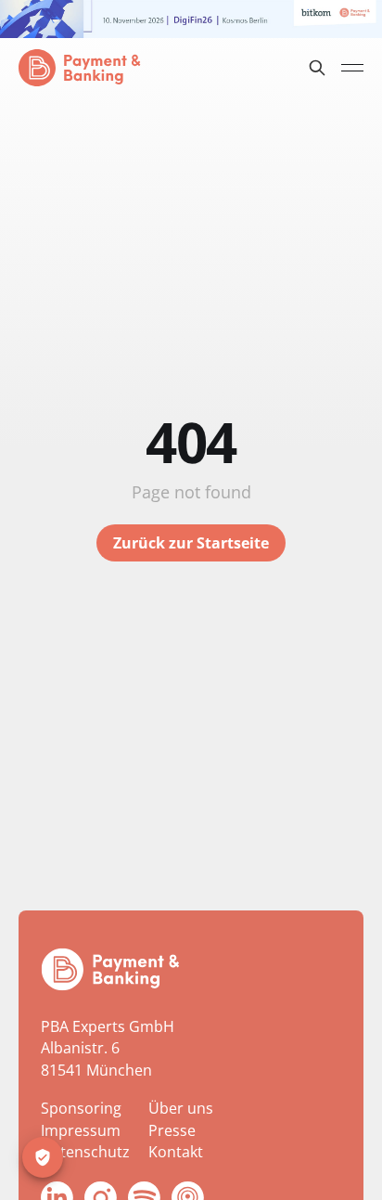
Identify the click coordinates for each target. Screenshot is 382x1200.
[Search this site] (317, 68)
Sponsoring (81, 1108)
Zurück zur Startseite (191, 543)
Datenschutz (85, 1152)
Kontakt (175, 1152)
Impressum (81, 1130)
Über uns (180, 1108)
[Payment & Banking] (110, 969)
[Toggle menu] (352, 68)
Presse (172, 1130)
